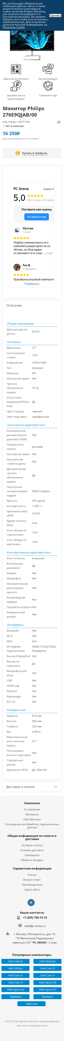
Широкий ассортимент (16, 78)
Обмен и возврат (32, 860)
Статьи (32, 874)
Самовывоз (32, 855)
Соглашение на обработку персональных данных (32, 825)
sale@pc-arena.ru (35, 926)
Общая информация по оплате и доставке (32, 837)
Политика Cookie (14, 27)
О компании (32, 809)
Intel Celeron (15, 961)
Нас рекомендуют (48, 78)
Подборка (15, 996)
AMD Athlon (15, 968)
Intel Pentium (47, 961)
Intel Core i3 (47, 968)
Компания (32, 803)
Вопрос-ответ (32, 879)
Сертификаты (32, 819)
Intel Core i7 (47, 975)
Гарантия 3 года (48, 95)
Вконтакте (31, 902)
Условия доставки (32, 850)
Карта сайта (32, 889)
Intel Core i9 (15, 982)
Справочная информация (32, 868)
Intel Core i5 (15, 975)
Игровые (47, 996)
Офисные (31, 1003)
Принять (55, 15)
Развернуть (32, 283)
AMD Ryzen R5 (15, 989)
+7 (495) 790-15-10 (35, 918)
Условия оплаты (32, 845)
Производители (32, 884)
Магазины (32, 814)
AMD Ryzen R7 (47, 989)
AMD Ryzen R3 (47, 982)
